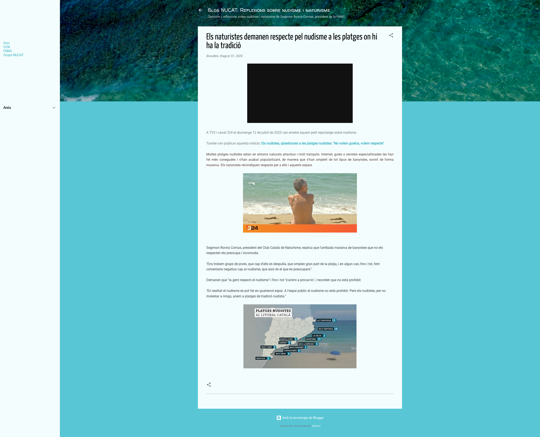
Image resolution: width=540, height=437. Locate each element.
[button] (391, 36)
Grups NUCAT (13, 55)
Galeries (316, 426)
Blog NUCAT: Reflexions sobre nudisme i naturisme (269, 10)
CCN (6, 47)
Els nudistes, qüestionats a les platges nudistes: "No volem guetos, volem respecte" (322, 143)
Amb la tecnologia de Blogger (302, 418)
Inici (6, 43)
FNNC (7, 51)
